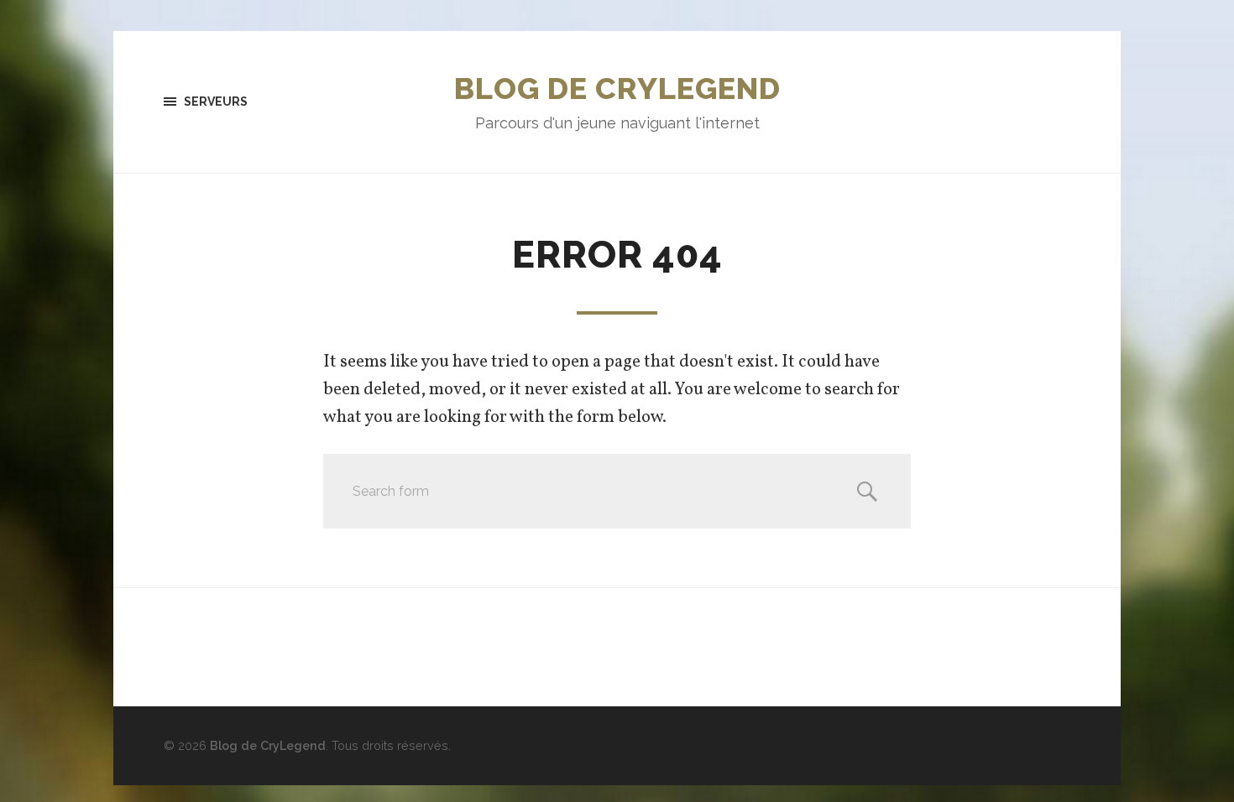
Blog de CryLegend (617, 88)
